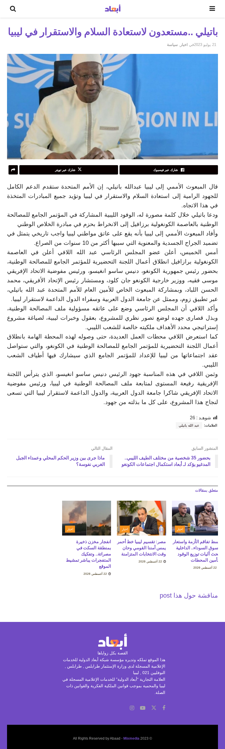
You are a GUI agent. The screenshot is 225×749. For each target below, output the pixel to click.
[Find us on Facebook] (163, 708)
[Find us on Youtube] (142, 708)
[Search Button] (13, 9)
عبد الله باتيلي (189, 425)
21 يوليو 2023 (205, 44)
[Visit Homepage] (112, 8)
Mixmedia (131, 738)
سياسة (172, 44)
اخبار (184, 44)
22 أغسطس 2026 (205, 567)
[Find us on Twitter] (153, 708)
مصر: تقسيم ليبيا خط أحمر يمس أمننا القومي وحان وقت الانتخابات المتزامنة (141, 547)
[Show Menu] (212, 9)
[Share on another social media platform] (13, 170)
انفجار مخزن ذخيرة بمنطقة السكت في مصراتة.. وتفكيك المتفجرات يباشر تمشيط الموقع (88, 554)
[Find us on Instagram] (132, 708)
